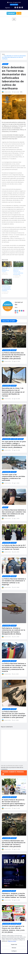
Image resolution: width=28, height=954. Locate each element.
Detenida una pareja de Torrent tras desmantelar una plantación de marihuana (6, 288)
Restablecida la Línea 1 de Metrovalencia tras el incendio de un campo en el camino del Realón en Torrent (13, 392)
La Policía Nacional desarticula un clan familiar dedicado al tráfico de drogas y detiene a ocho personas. (14, 714)
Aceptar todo (14, 944)
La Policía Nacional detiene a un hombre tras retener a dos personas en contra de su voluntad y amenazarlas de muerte (14, 667)
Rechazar (14, 947)
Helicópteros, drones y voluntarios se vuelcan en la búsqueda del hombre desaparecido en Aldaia (13, 631)
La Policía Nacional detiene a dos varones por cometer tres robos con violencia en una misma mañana (14, 513)
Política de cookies (12, 941)
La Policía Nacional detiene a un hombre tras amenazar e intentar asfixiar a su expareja (14, 582)
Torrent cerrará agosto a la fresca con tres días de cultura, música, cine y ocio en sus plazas (13, 929)
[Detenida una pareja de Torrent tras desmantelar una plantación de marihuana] (7, 282)
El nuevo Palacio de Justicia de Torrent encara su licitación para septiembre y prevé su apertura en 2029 (13, 802)
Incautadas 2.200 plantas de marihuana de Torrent (6, 269)
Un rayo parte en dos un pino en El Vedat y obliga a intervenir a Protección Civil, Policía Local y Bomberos (14, 444)
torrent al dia (7, 92)
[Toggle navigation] (14, 19)
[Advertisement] (14, 35)
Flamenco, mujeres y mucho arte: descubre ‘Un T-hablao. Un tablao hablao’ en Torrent (14, 895)
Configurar (14, 951)
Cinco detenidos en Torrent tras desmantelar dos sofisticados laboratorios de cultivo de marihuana (14, 57)
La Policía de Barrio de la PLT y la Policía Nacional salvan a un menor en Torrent (14, 547)
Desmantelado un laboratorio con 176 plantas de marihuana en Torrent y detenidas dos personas (18, 271)
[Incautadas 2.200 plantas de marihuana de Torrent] (7, 264)
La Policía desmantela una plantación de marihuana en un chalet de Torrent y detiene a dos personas (13, 355)
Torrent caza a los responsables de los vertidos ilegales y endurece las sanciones (13, 477)
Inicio (3, 54)
